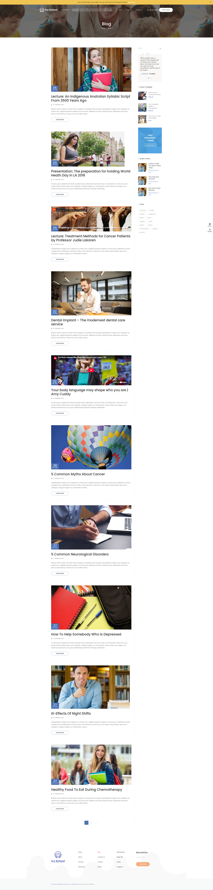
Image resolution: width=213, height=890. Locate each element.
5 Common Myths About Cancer (78, 474)
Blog (99, 852)
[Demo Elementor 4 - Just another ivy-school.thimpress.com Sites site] (48, 10)
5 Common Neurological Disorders (80, 554)
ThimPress (74, 884)
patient (141, 225)
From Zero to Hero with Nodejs (155, 117)
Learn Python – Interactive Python (155, 94)
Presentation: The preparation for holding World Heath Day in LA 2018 (90, 173)
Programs (120, 867)
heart (149, 218)
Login (150, 10)
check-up (142, 210)
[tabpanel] (150, 66)
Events (100, 867)
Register (156, 10)
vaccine (142, 232)
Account (81, 862)
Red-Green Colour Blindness (155, 189)
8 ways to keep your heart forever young (155, 166)
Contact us (101, 857)
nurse (150, 221)
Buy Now (210, 231)
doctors (142, 214)
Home (120, 10)
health (141, 218)
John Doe (144, 74)
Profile (119, 862)
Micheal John (59, 105)
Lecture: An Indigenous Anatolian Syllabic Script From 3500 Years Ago (90, 98)
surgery (155, 229)
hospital (142, 221)
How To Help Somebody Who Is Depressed (86, 634)
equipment (152, 214)
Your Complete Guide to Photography (153, 106)
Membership (120, 852)
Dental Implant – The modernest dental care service (88, 322)
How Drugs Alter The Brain (154, 178)
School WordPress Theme (60, 884)
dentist (152, 210)
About (80, 857)
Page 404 (120, 857)
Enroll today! (131, 2)
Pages (128, 10)
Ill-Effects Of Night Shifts (71, 713)
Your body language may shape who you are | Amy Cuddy (89, 392)
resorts (150, 225)
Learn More (60, 120)
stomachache (144, 229)
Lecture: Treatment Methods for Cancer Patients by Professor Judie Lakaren (90, 238)
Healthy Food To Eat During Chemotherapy (86, 789)
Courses (100, 862)
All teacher (81, 867)
